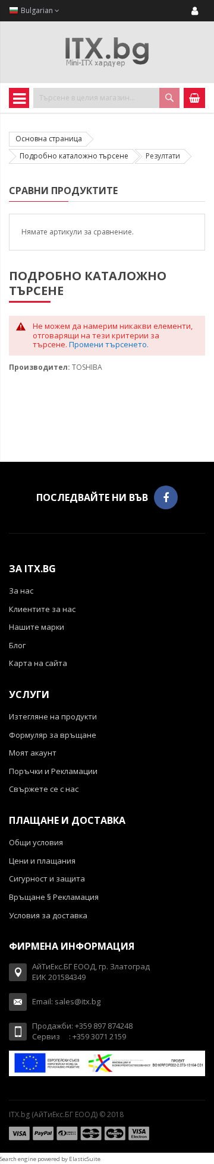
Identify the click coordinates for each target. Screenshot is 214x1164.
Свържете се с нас (43, 789)
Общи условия (36, 842)
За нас (21, 590)
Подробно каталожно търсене (74, 156)
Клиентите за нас (42, 609)
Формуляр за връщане (52, 735)
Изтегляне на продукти (53, 716)
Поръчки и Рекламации (53, 771)
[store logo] (107, 52)
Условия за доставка (48, 915)
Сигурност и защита (47, 878)
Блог (17, 645)
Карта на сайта (38, 663)
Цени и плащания (42, 860)
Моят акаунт (32, 752)
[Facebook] (166, 497)
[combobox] (106, 98)
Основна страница (48, 139)
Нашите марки (36, 626)
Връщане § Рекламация (54, 897)
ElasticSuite (84, 1159)
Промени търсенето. (109, 344)
